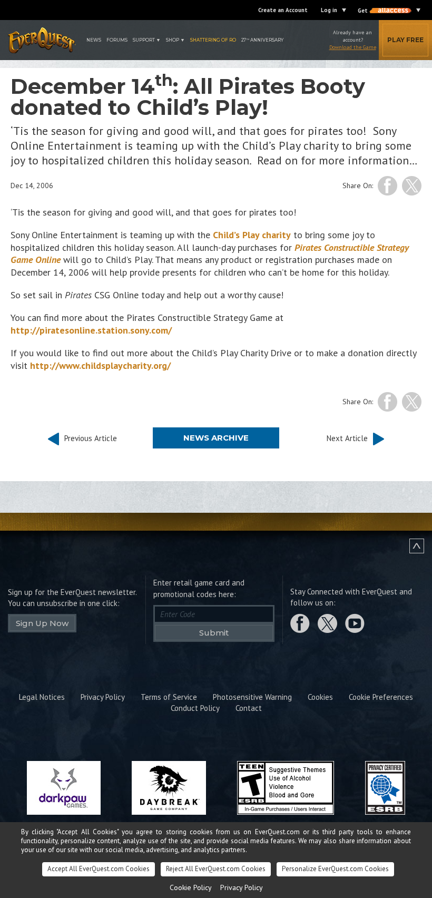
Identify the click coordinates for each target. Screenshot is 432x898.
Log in (329, 10)
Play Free (405, 40)
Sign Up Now (42, 623)
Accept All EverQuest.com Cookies (98, 868)
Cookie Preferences (381, 697)
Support (144, 40)
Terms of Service (169, 697)
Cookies (320, 697)
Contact (248, 708)
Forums (116, 40)
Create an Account (283, 10)
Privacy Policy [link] (241, 887)
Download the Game (352, 47)
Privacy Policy (103, 697)
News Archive (216, 438)
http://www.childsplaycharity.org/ (100, 365)
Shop (172, 40)
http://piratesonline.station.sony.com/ (91, 330)
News (93, 40)
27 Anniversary (262, 40)
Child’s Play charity (252, 235)
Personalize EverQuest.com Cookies (335, 868)
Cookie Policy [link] (191, 887)
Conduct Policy (195, 708)
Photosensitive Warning (252, 697)
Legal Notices (42, 697)
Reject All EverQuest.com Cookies (216, 868)
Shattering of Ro (213, 40)
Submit (214, 633)
